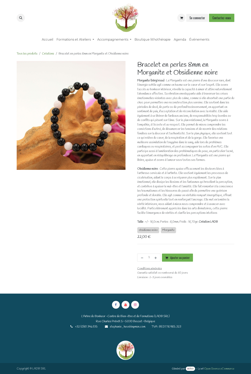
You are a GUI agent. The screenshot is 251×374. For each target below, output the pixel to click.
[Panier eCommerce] (181, 18)
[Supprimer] (141, 257)
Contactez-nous (221, 17)
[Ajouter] (156, 257)
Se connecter (197, 17)
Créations (48, 54)
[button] (21, 18)
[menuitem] (47, 40)
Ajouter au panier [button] (180, 257)
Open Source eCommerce (219, 369)
